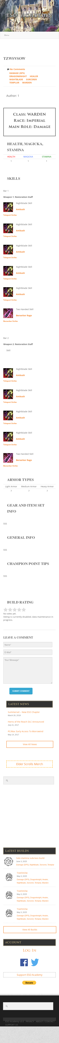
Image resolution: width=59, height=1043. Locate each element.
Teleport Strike (10, 215)
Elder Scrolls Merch (29, 764)
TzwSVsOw (22, 872)
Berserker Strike (10, 321)
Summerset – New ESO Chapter (24, 712)
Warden (27, 82)
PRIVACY (30, 1021)
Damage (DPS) (17, 73)
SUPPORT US (11, 1024)
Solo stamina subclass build (30, 858)
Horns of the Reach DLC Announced (26, 721)
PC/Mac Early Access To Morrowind (25, 731)
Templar (14, 82)
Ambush (20, 209)
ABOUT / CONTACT (45, 1021)
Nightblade (16, 79)
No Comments (17, 69)
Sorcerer (31, 79)
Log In (29, 950)
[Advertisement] (31, 46)
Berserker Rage (24, 315)
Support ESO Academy (29, 974)
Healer (34, 76)
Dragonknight (18, 76)
